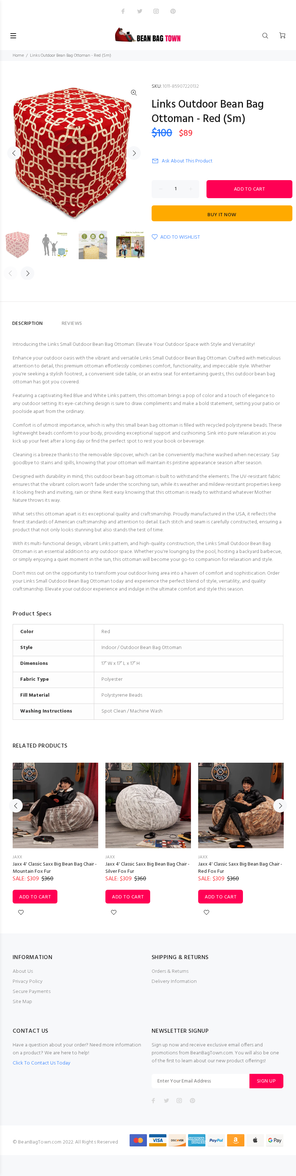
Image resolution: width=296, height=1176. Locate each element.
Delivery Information (174, 981)
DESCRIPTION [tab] (27, 323)
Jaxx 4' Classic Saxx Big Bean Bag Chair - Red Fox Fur (240, 868)
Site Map (22, 1002)
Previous (14, 153)
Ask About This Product (187, 161)
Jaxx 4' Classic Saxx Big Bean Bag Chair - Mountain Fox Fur (55, 868)
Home (18, 55)
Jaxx (17, 857)
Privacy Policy (28, 981)
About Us (23, 971)
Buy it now (222, 215)
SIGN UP (266, 1081)
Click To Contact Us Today (41, 1063)
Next (134, 153)
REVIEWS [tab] (72, 323)
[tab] (52, 320)
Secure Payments (32, 992)
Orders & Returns (170, 971)
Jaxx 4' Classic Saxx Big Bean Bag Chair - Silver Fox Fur (147, 868)
